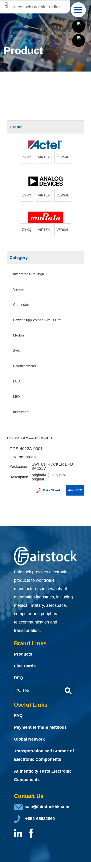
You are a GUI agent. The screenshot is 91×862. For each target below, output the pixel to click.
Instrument (21, 412)
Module (18, 335)
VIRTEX (44, 157)
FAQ (18, 715)
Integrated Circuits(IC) (30, 274)
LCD (16, 381)
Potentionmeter (24, 366)
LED (16, 396)
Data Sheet (51, 490)
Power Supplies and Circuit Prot (37, 320)
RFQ (18, 678)
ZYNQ (26, 157)
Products (23, 654)
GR (10, 438)
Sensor (18, 289)
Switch (18, 351)
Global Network (29, 739)
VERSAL (62, 157)
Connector (21, 305)
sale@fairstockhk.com (47, 806)
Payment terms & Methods (40, 727)
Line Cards (25, 666)
